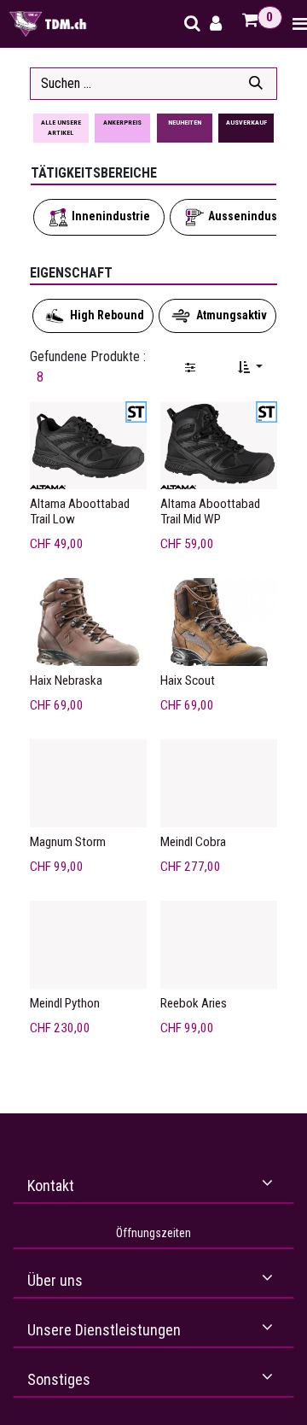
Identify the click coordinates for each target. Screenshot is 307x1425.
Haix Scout (187, 680)
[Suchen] (255, 83)
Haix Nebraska (66, 680)
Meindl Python (65, 1003)
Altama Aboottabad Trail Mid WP (210, 511)
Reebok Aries (193, 1003)
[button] (250, 368)
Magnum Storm (68, 842)
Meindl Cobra (193, 842)
